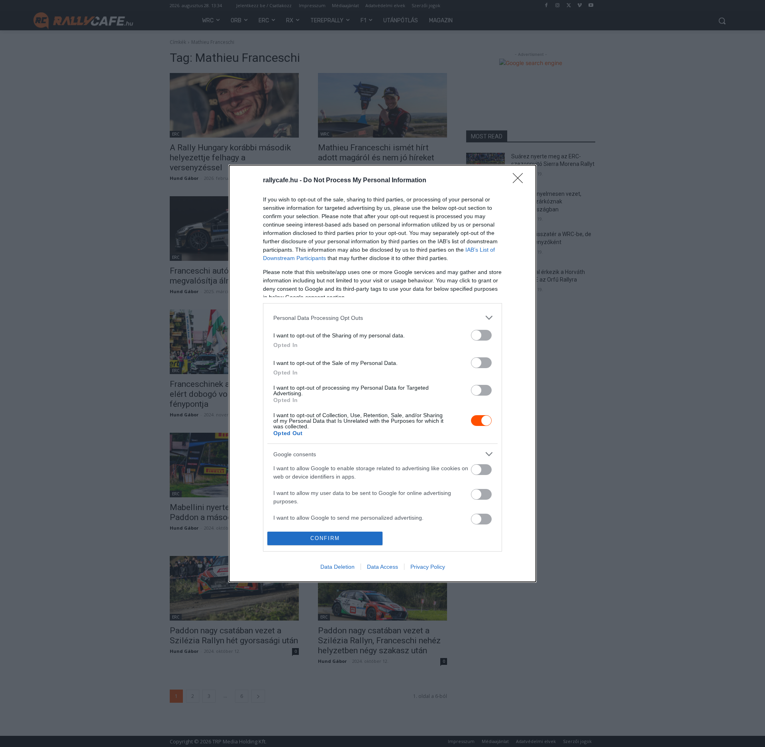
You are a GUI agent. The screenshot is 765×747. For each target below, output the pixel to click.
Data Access (382, 567)
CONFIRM (325, 538)
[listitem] (382, 317)
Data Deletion (337, 567)
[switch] (481, 335)
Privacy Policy (427, 567)
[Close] (520, 180)
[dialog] (382, 373)
